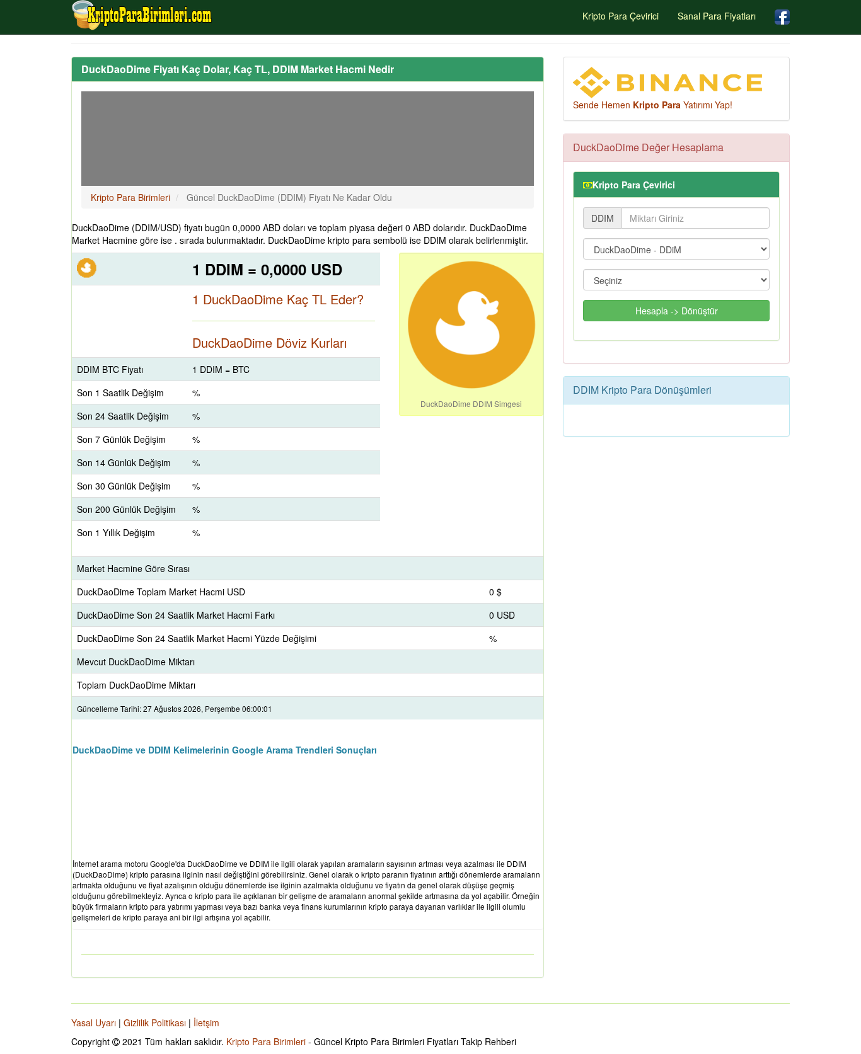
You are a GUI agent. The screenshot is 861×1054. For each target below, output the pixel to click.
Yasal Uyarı (93, 1022)
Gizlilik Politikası (155, 1022)
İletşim (206, 1022)
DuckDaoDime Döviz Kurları (269, 342)
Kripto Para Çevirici (620, 15)
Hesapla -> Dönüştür (676, 310)
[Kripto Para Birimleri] (142, 15)
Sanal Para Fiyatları (717, 15)
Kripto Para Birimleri (266, 1041)
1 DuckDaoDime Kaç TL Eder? (278, 299)
